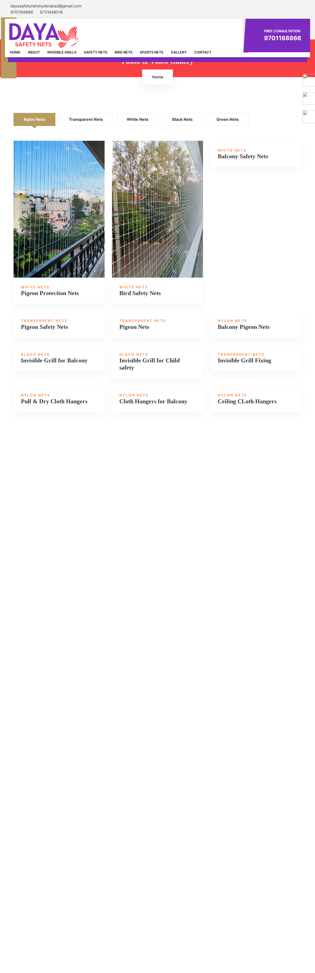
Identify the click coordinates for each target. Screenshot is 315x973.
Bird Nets (123, 52)
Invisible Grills (62, 52)
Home (15, 52)
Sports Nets (151, 52)
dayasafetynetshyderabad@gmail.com (45, 5)
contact (202, 52)
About (34, 52)
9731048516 (51, 12)
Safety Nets (95, 52)
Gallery (179, 52)
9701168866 (21, 12)
